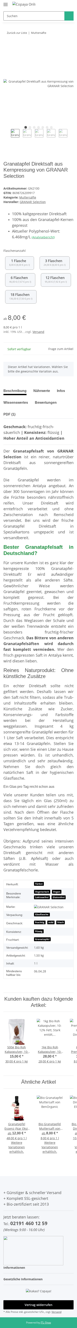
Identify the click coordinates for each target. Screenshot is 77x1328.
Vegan (56, 891)
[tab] (41, 393)
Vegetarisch (42, 891)
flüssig (38, 931)
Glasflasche (42, 914)
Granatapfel (42, 939)
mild (50, 922)
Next (71, 136)
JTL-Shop (46, 1322)
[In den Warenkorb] (6, 46)
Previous (7, 136)
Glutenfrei (59, 897)
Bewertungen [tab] (46, 402)
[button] (38, 1267)
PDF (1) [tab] (9, 414)
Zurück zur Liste (17, 33)
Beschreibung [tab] (15, 391)
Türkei (39, 883)
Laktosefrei (42, 897)
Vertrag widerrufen (38, 1305)
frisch (60, 922)
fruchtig (39, 922)
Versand (38, 332)
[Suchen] (69, 16)
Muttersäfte (27, 197)
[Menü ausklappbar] (5, 2)
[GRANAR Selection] (49, 906)
